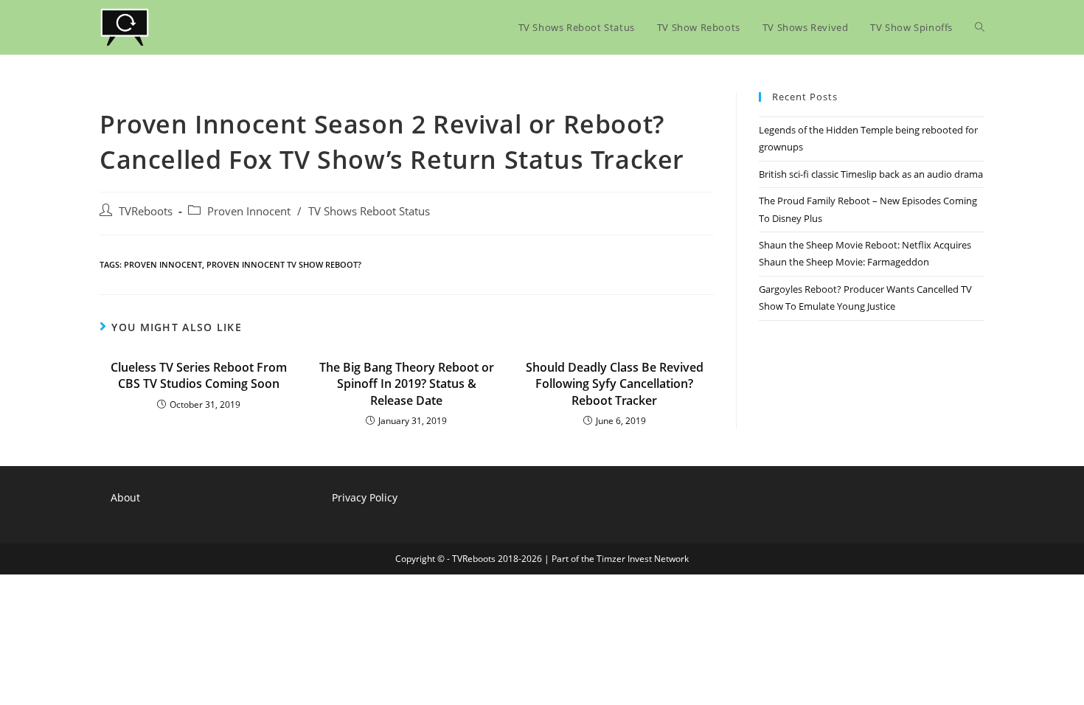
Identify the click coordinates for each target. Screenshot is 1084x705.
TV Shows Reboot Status (369, 211)
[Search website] (980, 27)
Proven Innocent (249, 211)
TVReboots (146, 211)
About (125, 497)
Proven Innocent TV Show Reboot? (283, 264)
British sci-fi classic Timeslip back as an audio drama (871, 174)
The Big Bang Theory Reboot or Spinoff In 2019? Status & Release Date (406, 384)
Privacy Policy (364, 497)
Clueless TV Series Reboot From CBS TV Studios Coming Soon (199, 375)
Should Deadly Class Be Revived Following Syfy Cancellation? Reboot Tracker (614, 384)
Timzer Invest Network (643, 558)
